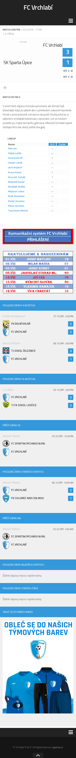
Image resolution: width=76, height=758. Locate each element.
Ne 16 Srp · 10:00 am (62, 482)
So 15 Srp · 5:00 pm (63, 390)
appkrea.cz (57, 747)
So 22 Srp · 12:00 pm (62, 436)
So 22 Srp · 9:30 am (63, 529)
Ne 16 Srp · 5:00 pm (63, 343)
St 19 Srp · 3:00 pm (63, 316)
